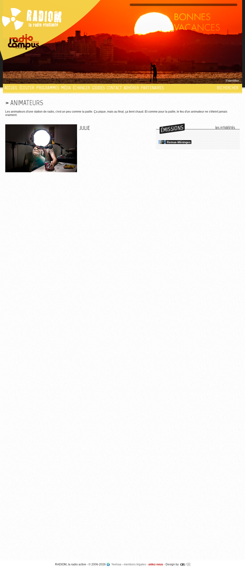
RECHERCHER (227, 88)
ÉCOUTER (26, 88)
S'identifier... (233, 80)
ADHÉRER (131, 88)
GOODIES (98, 88)
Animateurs (26, 102)
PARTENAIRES (152, 88)
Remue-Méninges (179, 142)
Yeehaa (116, 564)
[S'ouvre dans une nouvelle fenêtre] (24, 42)
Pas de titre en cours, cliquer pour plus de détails (37, 80)
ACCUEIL (11, 88)
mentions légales (135, 564)
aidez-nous (155, 564)
